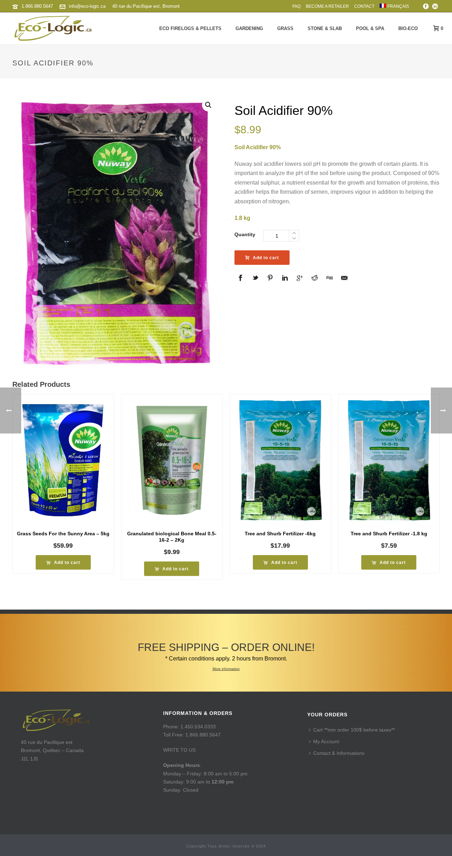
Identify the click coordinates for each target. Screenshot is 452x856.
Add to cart (266, 257)
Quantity (244, 234)
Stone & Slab (325, 28)
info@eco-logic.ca (87, 6)
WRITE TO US (179, 750)
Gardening (249, 28)
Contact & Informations (338, 753)
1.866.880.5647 (37, 6)
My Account (326, 741)
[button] (208, 105)
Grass (285, 28)
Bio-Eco (408, 28)
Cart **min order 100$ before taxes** (354, 730)
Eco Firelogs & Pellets (190, 28)
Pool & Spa (370, 28)
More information (226, 669)
